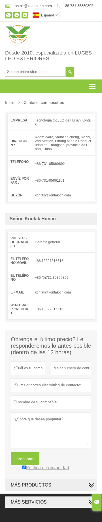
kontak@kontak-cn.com (32, 6)
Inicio (9, 102)
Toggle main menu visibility (92, 86)
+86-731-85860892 (78, 6)
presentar (25, 458)
